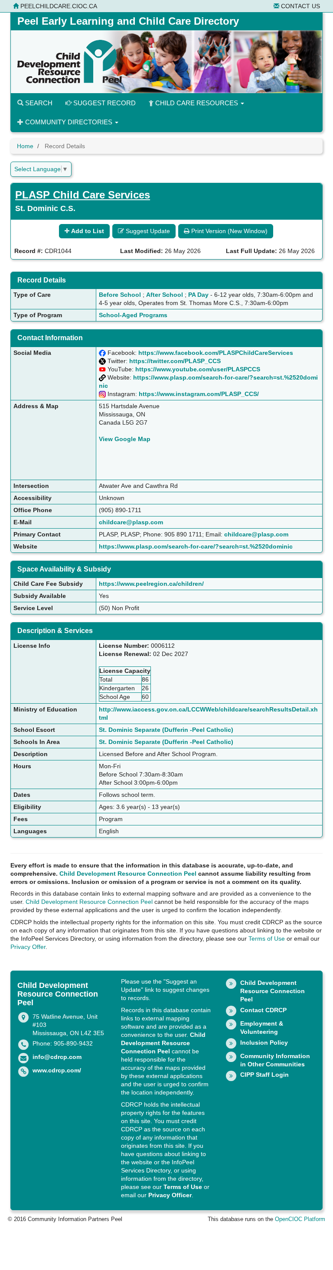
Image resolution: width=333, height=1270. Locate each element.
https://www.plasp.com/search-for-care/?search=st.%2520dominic (196, 546)
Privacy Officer (170, 1195)
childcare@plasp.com (131, 522)
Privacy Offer (28, 946)
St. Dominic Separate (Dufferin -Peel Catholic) (166, 729)
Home (25, 146)
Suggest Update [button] (147, 230)
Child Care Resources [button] (196, 103)
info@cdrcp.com (57, 1056)
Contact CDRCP (263, 1010)
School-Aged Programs (133, 315)
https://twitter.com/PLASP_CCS (175, 360)
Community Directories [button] (68, 122)
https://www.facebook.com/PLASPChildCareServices (215, 352)
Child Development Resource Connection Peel (127, 873)
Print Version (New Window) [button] (228, 230)
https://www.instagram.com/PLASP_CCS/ (199, 393)
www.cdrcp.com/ (57, 1070)
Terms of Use (266, 938)
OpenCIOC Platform (300, 1219)
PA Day (198, 294)
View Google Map (124, 438)
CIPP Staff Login (264, 1074)
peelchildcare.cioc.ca (58, 6)
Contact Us (299, 6)
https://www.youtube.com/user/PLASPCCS (197, 369)
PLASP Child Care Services (82, 195)
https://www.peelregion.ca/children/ (151, 583)
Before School (120, 294)
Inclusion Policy (264, 1042)
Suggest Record (104, 103)
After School (164, 294)
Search (37, 103)
